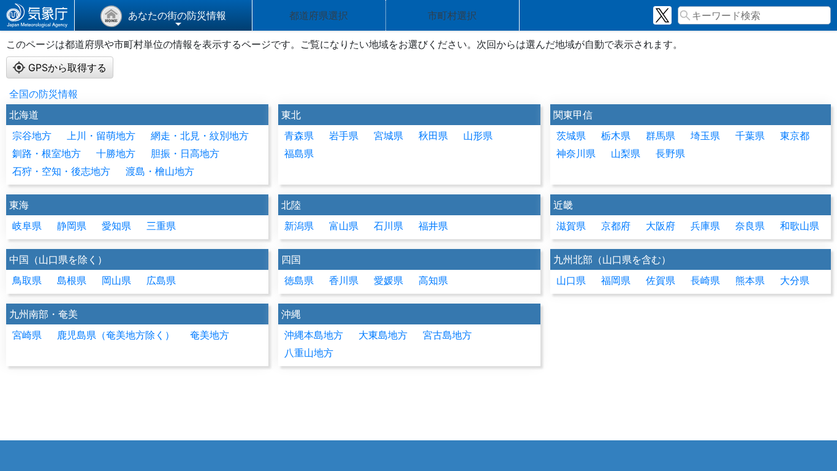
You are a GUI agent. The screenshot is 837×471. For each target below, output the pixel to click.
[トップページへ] (37, 15)
